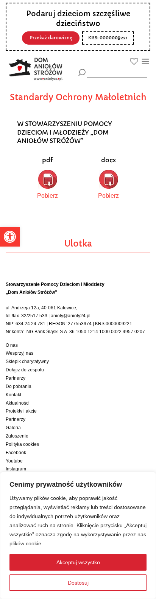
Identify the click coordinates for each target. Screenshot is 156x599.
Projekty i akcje (21, 411)
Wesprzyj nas (19, 353)
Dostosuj (78, 583)
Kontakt (13, 395)
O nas (12, 345)
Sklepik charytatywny (27, 361)
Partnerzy (15, 378)
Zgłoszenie (17, 436)
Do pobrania (18, 386)
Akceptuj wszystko (78, 562)
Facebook (16, 452)
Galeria (13, 427)
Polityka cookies (22, 444)
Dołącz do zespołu (25, 370)
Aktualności (18, 403)
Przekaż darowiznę (51, 37)
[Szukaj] (82, 72)
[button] (10, 237)
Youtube (14, 461)
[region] (78, 535)
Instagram (16, 469)
